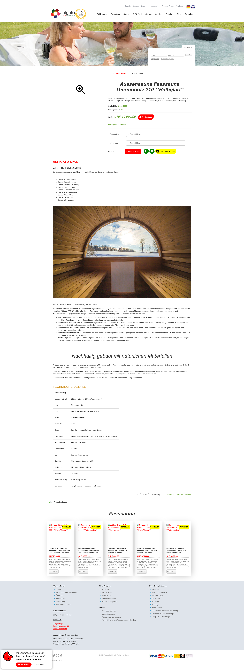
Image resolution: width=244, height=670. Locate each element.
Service (158, 14)
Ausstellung (156, 6)
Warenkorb (106, 595)
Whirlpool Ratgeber (159, 592)
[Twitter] (53, 655)
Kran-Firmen (157, 608)
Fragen (165, 6)
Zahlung (155, 589)
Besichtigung (147, 117)
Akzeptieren (23, 665)
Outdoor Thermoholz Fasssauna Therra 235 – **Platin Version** (176, 551)
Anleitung (179, 6)
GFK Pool (137, 14)
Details (52, 571)
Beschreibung (119, 73)
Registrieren (107, 592)
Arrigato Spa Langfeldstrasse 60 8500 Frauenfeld (61, 626)
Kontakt (128, 6)
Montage (155, 604)
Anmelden (106, 589)
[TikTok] (61, 655)
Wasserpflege (157, 595)
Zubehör (169, 14)
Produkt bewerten (184, 494)
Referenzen (145, 6)
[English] (193, 7)
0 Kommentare (169, 494)
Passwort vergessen (110, 601)
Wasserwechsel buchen (111, 617)
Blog (179, 14)
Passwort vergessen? (167, 59)
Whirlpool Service (109, 611)
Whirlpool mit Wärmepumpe (163, 614)
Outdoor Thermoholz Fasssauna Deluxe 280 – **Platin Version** (147, 551)
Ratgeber (189, 14)
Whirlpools (102, 14)
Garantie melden (108, 614)
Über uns (135, 6)
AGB (60, 660)
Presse (171, 6)
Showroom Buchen (167, 151)
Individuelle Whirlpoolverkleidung (165, 611)
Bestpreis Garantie (63, 604)
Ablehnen (39, 665)
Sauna (126, 14)
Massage (155, 601)
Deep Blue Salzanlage (161, 617)
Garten (148, 14)
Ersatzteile (156, 598)
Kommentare (137, 73)
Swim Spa (115, 14)
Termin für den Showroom (66, 592)
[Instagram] (58, 655)
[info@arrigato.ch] (152, 151)
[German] (188, 7)
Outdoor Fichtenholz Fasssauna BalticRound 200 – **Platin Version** (59, 551)
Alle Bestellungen (109, 598)
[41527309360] (146, 151)
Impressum (53, 660)
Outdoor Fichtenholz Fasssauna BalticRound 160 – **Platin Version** (88, 551)
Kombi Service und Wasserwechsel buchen (119, 620)
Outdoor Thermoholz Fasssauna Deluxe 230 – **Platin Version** (118, 551)
